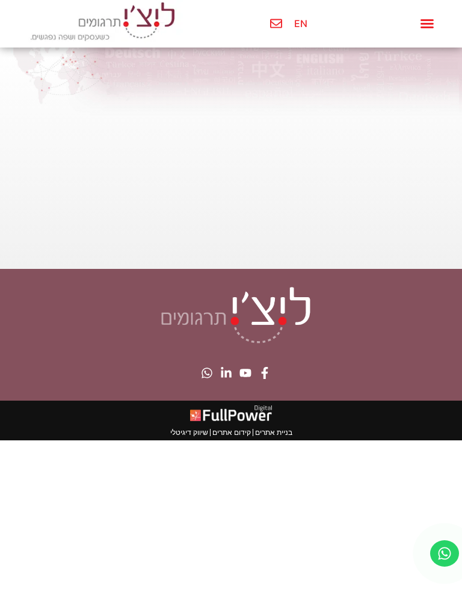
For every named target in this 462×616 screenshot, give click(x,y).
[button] (427, 23)
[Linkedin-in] (226, 373)
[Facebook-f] (264, 373)
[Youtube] (245, 373)
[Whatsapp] (207, 373)
